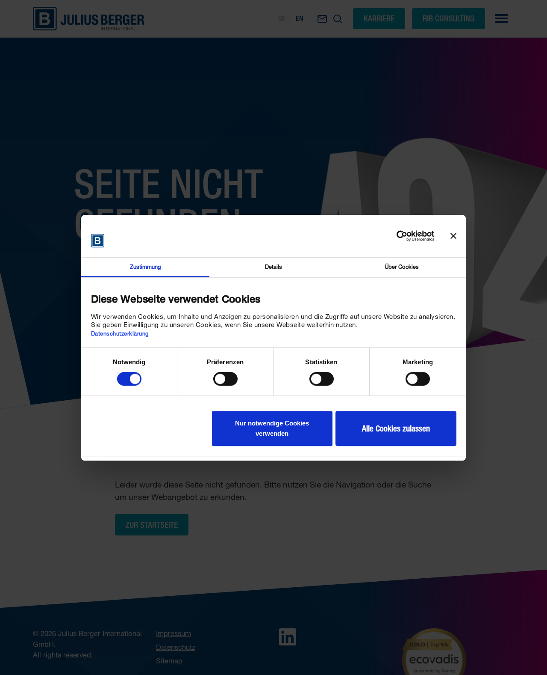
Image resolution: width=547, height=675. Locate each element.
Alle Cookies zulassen (396, 428)
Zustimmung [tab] (145, 266)
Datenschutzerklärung (120, 333)
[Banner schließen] (453, 236)
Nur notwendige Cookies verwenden (272, 428)
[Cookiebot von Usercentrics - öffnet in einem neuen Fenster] (397, 235)
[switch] (225, 379)
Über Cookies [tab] (402, 266)
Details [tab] (273, 266)
